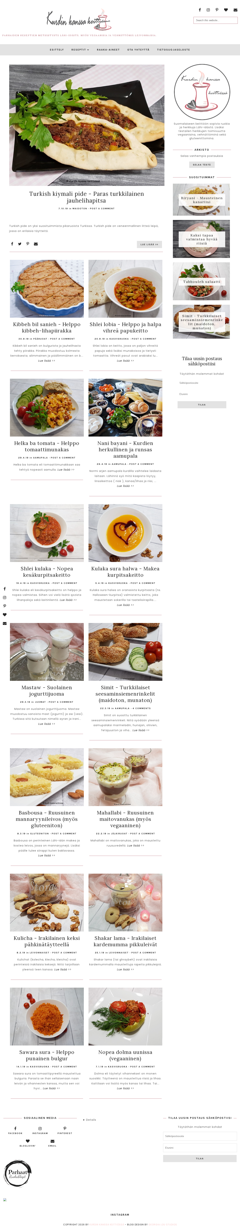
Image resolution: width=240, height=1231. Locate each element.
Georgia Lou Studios (162, 1224)
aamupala (40, 457)
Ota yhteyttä (138, 49)
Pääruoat (40, 339)
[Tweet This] (20, 244)
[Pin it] (27, 244)
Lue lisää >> (149, 244)
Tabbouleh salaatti (201, 281)
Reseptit (78, 49)
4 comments (142, 708)
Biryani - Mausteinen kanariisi (202, 200)
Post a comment (102, 208)
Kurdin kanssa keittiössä (106, 1224)
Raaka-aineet (108, 49)
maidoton (80, 208)
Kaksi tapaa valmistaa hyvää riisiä (202, 239)
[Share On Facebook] (12, 244)
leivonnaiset (40, 952)
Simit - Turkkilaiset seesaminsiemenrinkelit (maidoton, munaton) (202, 322)
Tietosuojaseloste (173, 49)
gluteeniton (39, 833)
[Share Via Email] (36, 244)
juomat (40, 702)
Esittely (57, 49)
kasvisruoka (119, 339)
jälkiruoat (119, 833)
